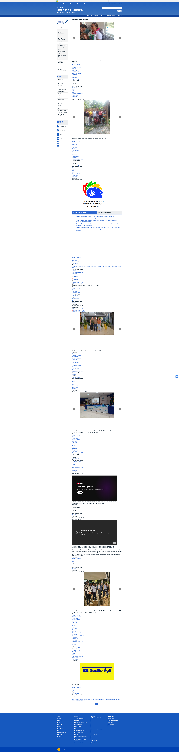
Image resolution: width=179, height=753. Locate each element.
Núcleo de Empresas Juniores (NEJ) (62, 107)
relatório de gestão (76, 298)
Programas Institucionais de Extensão (62, 39)
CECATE (74, 514)
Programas (74, 77)
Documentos (62, 130)
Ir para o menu (67, 3)
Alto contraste (112, 3)
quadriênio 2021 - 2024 (77, 300)
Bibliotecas (59, 726)
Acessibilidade (104, 3)
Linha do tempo (61, 91)
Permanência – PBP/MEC (78, 635)
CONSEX (60, 103)
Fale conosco (119, 15)
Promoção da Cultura (61, 48)
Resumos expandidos (78, 283)
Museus (74, 631)
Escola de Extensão (62, 30)
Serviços (96, 15)
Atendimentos (75, 65)
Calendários (74, 68)
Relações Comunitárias (61, 33)
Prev (74, 38)
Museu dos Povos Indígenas (62, 52)
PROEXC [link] (59, 76)
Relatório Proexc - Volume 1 (79, 308)
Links (61, 134)
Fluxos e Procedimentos (61, 61)
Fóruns (73, 153)
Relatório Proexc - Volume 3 (79, 311)
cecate (73, 512)
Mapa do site (119, 3)
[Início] (62, 22)
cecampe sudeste (76, 84)
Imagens (61, 138)
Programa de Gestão (61, 115)
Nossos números (62, 89)
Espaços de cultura (76, 73)
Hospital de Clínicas (61, 732)
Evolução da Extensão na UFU (62, 86)
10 (104, 704)
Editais (73, 364)
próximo (114, 704)
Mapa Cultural (61, 59)
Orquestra (74, 634)
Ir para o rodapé (82, 3)
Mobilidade (59, 724)
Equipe (59, 93)
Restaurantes (60, 728)
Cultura (59, 43)
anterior (79, 704)
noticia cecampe (76, 165)
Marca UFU (59, 720)
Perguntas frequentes (110, 15)
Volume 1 (75, 276)
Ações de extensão (76, 64)
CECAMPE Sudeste (76, 87)
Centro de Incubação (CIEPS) (62, 70)
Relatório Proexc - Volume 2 (79, 310)
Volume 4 (75, 281)
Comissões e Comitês (61, 100)
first (75, 704)
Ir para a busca (74, 3)
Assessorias (61, 67)
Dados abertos (89, 15)
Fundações (59, 734)
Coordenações (75, 71)
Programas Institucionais (77, 93)
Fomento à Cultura (62, 45)
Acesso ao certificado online (97, 736)
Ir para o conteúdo (60, 3)
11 (107, 704)
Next (120, 38)
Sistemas (62, 145)
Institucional (60, 83)
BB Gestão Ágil (75, 693)
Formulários (74, 628)
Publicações (60, 36)
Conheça (59, 718)
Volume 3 (75, 279)
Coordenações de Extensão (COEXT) (62, 111)
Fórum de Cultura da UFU (62, 55)
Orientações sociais (76, 259)
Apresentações (63, 126)
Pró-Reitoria (74, 96)
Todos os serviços (95, 742)
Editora (58, 730)
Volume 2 (75, 278)
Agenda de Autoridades (61, 80)
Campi (58, 722)
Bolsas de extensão (76, 67)
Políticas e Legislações (60, 96)
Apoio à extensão (95, 738)
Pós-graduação (75, 76)
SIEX (59, 64)
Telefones (102, 15)
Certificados (74, 70)
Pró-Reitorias (60, 736)
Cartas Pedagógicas (78, 282)
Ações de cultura (76, 62)
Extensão (60, 27)
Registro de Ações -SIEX (77, 79)
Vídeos (61, 141)
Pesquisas (74, 74)
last (118, 704)
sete (73, 565)
